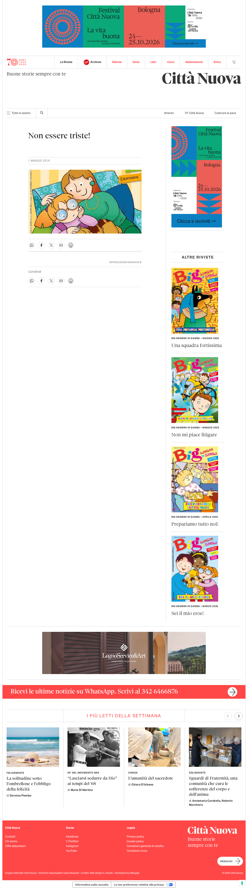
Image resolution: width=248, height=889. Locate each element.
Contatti (10, 836)
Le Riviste (66, 62)
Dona (136, 62)
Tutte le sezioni (21, 113)
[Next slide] (239, 716)
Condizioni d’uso (137, 851)
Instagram (72, 846)
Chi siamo (11, 841)
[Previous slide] (228, 716)
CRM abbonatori (15, 846)
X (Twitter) (72, 841)
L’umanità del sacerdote (150, 778)
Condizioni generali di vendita (145, 846)
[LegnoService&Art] (124, 652)
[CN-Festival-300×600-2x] (196, 176)
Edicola (117, 62)
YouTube (71, 851)
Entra (217, 62)
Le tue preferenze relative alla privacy (139, 884)
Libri (153, 62)
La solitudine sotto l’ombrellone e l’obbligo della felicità (29, 784)
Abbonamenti (194, 62)
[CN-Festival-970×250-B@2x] (124, 26)
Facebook (72, 836)
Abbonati (226, 861)
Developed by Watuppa (127, 872)
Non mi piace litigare (194, 435)
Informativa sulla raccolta (91, 884)
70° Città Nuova (194, 113)
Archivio (95, 62)
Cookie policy (135, 841)
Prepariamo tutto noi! (194, 524)
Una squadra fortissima (196, 345)
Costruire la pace (225, 113)
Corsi (170, 62)
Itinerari (169, 113)
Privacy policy (135, 836)
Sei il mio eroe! (187, 613)
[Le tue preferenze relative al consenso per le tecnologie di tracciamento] (242, 883)
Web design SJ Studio (101, 872)
